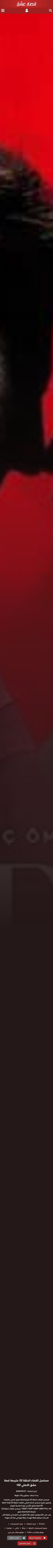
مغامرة (9, 1528)
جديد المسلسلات (16, 1523)
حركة (24, 1528)
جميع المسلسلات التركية (38, 1528)
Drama (42, 1523)
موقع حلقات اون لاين (16, 1532)
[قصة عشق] (26, 3)
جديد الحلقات (31, 1523)
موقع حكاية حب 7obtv (35, 1532)
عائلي (17, 1528)
